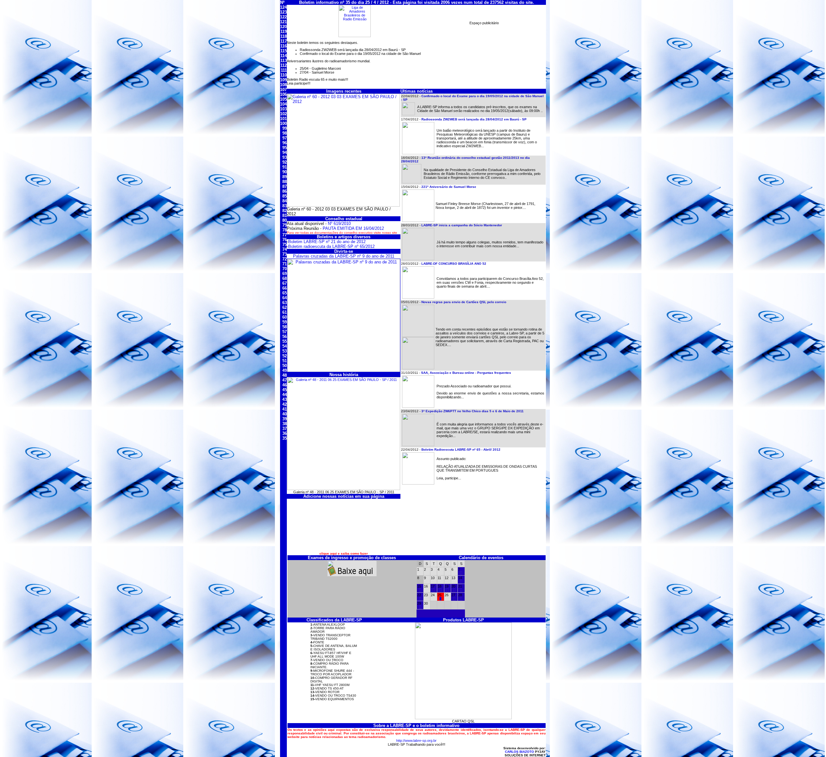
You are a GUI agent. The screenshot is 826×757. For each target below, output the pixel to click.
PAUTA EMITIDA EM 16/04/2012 (353, 228)
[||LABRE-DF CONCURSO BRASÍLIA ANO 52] (420, 607)
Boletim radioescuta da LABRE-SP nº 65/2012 (331, 246)
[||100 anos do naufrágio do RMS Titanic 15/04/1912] (420, 591)
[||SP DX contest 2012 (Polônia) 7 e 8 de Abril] (461, 574)
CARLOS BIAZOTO (519, 751)
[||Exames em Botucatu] (461, 582)
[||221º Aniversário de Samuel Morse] (454, 599)
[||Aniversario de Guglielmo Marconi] (440, 599)
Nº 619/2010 (339, 223)
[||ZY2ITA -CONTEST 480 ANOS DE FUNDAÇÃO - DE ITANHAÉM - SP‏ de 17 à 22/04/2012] (434, 591)
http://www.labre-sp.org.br (416, 740)
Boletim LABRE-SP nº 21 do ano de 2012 (327, 241)
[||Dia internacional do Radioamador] (440, 591)
